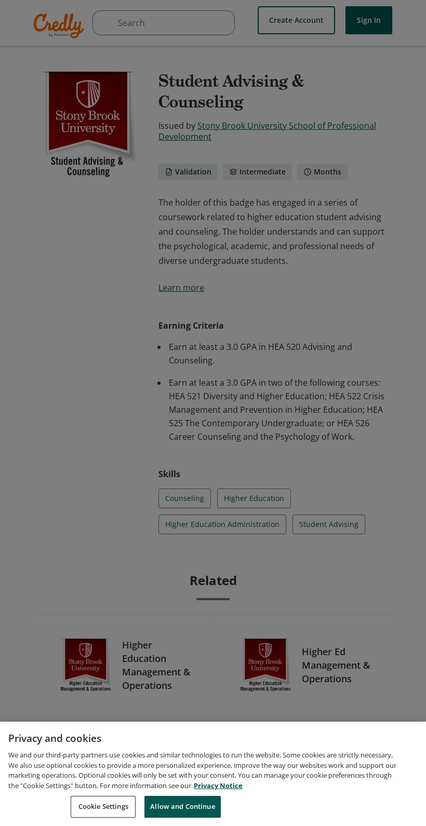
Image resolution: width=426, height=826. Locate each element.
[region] (213, 774)
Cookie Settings (103, 806)
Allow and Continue (182, 806)
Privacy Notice (218, 785)
